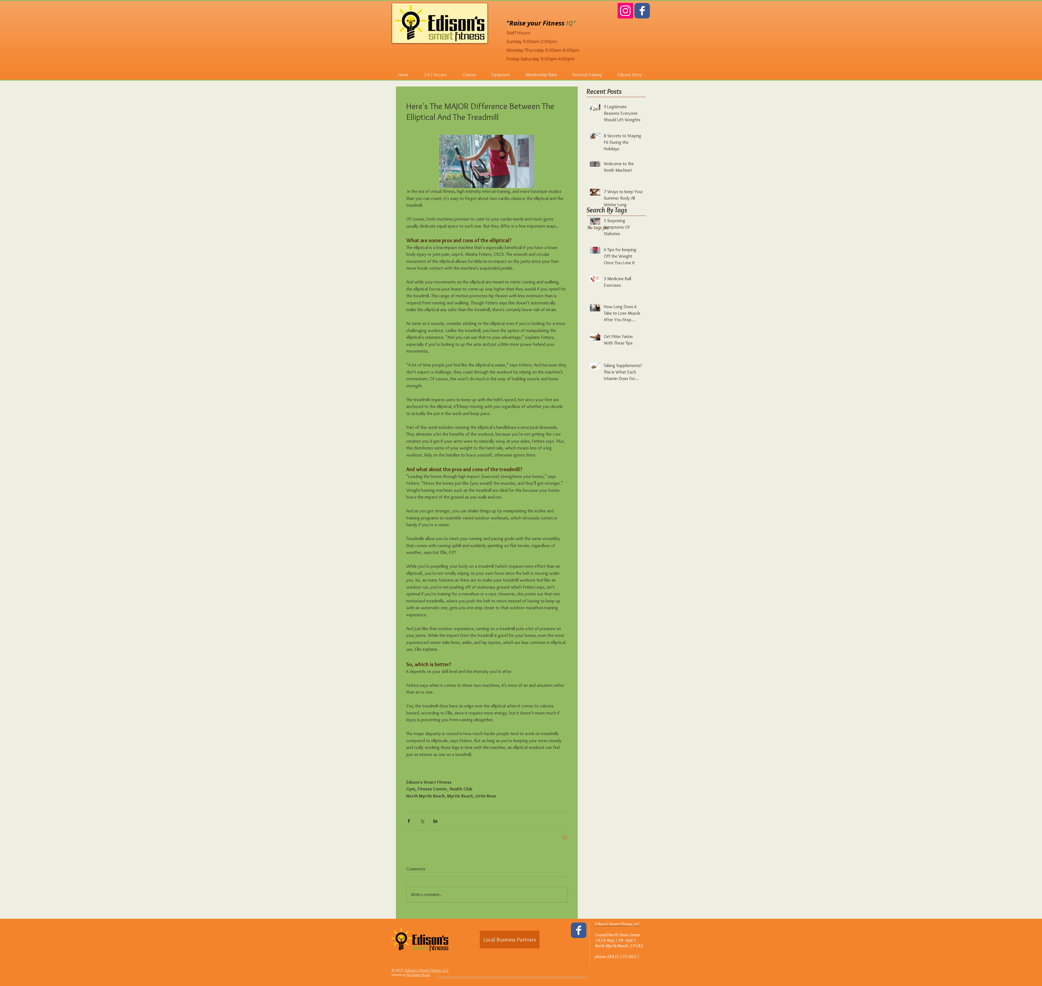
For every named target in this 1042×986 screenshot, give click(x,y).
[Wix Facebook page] (642, 10)
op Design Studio (419, 975)
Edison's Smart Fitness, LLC (427, 970)
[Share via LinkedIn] (435, 821)
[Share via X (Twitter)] (422, 821)
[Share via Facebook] (408, 821)
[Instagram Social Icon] (625, 10)
